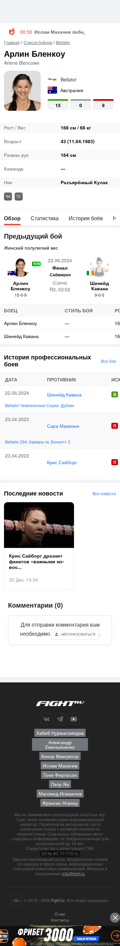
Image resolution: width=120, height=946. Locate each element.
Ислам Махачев (60, 765)
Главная (12, 42)
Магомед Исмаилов (60, 793)
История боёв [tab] (86, 218)
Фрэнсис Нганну (60, 803)
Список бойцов (38, 42)
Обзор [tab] (12, 218)
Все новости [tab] (104, 493)
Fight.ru (58, 900)
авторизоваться (78, 634)
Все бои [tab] (108, 361)
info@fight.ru (73, 873)
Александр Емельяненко (60, 744)
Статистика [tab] (45, 218)
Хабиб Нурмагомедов (60, 732)
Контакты (60, 920)
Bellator (63, 42)
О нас (60, 914)
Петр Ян (60, 784)
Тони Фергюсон (60, 774)
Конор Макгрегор (60, 756)
